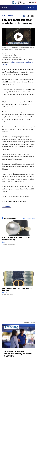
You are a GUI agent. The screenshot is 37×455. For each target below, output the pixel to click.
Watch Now (32, 2)
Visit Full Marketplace (29, 218)
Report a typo (6, 206)
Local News (7, 15)
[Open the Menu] (3, 2)
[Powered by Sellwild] (32, 322)
